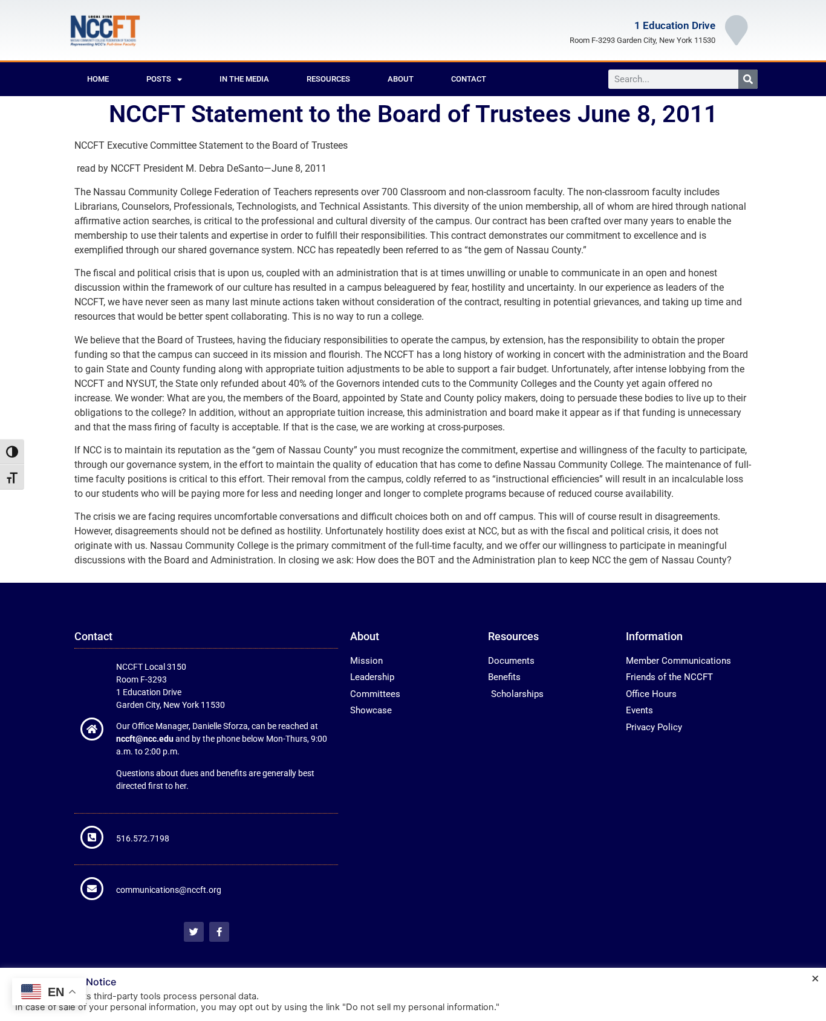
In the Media (244, 78)
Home (98, 78)
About (401, 78)
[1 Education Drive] (736, 30)
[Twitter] (194, 932)
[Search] (748, 79)
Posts (158, 78)
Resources (328, 78)
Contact (468, 78)
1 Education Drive (674, 25)
